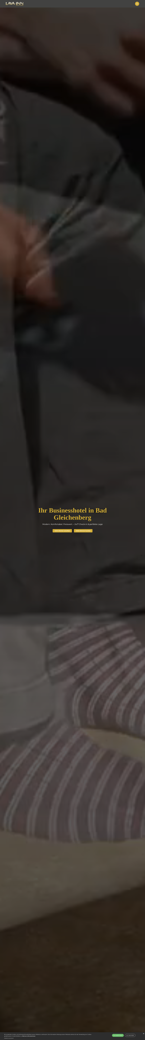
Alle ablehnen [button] (130, 1035)
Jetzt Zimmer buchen (83, 531)
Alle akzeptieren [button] (117, 1035)
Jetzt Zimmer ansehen (62, 531)
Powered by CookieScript (9, 1038)
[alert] (72, 1036)
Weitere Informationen (28, 1036)
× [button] (143, 1033)
